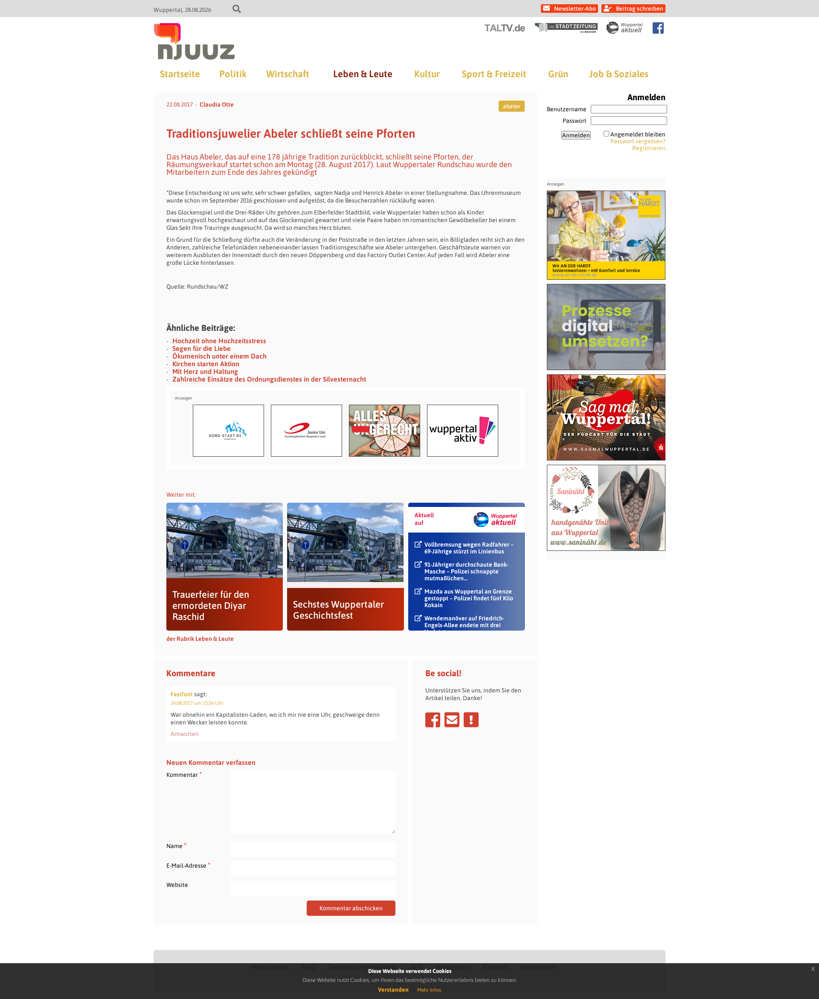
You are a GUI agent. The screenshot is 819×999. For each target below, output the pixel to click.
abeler (511, 106)
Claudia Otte (217, 104)
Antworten (185, 733)
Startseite (180, 73)
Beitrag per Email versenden (451, 719)
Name (176, 846)
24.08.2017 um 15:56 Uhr (197, 703)
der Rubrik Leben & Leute (200, 638)
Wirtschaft (287, 73)
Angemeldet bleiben (637, 134)
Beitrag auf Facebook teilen (432, 719)
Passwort (575, 120)
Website (177, 884)
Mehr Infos (429, 990)
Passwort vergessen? (637, 141)
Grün (558, 73)
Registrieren (648, 148)
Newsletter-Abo (575, 8)
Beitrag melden (471, 719)
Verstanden (393, 989)
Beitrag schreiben (639, 8)
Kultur (427, 73)
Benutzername (567, 109)
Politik (233, 73)
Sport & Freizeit (494, 73)
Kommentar (184, 774)
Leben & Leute (362, 73)
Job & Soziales (618, 73)
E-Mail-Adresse (188, 865)
